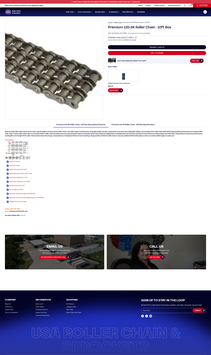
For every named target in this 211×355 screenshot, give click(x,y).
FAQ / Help (69, 310)
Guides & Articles (41, 312)
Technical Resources (42, 315)
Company (10, 300)
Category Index (71, 307)
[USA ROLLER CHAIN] (13, 12)
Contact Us (8, 307)
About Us (8, 304)
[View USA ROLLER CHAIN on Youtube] (150, 316)
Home (110, 22)
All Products (70, 304)
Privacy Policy (9, 310)
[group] (105, 2)
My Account (39, 304)
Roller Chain (118, 22)
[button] (205, 12)
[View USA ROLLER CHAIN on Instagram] (142, 316)
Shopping (72, 300)
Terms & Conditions (11, 312)
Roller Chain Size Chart (73, 312)
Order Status (40, 307)
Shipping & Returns (42, 310)
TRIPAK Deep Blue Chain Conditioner (119, 83)
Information (43, 300)
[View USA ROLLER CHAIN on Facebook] (146, 316)
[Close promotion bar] (208, 2)
